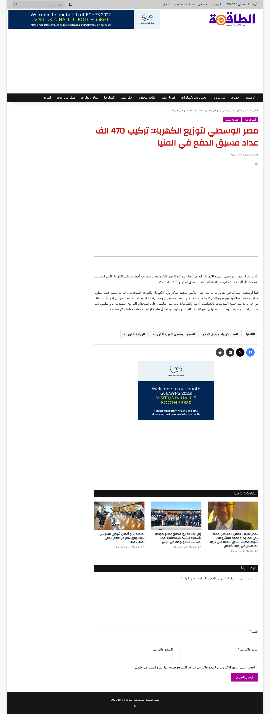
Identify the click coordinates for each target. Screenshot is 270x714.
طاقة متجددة (147, 97)
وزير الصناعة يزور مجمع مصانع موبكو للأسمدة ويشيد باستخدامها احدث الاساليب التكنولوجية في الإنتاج (178, 538)
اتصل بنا (164, 4)
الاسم (254, 631)
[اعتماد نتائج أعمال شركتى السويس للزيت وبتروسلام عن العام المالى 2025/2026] (119, 516)
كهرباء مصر (168, 97)
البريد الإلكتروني (248, 649)
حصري (235, 97)
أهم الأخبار (241, 110)
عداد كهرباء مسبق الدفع (219, 334)
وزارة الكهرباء (133, 334)
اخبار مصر (127, 97)
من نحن (202, 4)
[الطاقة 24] (225, 19)
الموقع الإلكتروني (163, 649)
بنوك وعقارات (89, 97)
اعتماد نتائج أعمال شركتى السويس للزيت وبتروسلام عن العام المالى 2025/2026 (122, 538)
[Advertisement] (135, 61)
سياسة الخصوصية (183, 4)
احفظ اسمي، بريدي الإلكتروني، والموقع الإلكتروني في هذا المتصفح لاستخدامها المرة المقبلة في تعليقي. (194, 667)
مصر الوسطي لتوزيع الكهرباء (173, 334)
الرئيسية (216, 4)
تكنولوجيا (109, 97)
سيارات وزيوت (66, 97)
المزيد (47, 97)
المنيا (249, 334)
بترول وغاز (218, 97)
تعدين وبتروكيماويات (193, 97)
